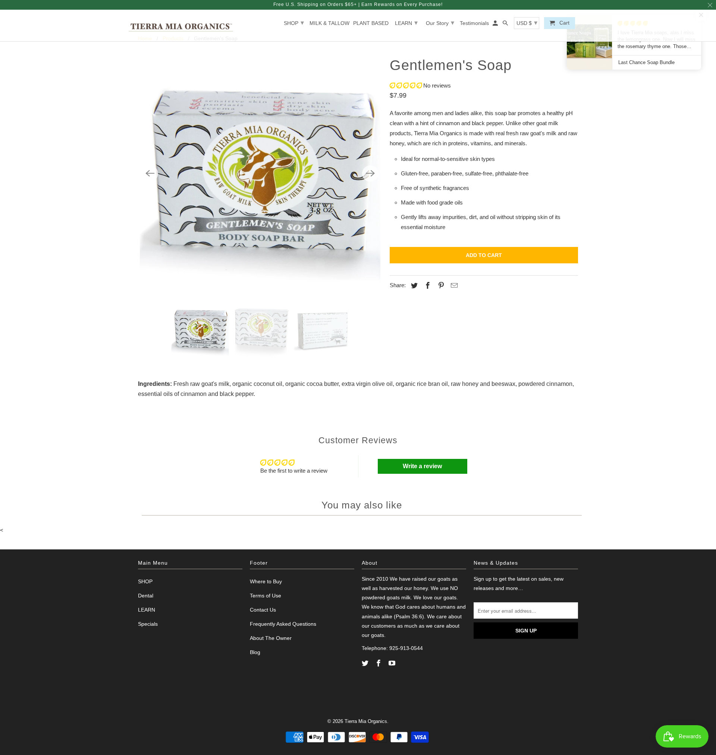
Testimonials (474, 23)
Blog (255, 652)
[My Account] (496, 24)
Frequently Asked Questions (283, 624)
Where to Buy (266, 581)
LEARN (406, 22)
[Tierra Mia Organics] (181, 25)
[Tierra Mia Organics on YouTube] (393, 663)
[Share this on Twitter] (413, 285)
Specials (148, 624)
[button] (406, 85)
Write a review (422, 466)
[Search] (506, 24)
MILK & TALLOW (329, 23)
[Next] (370, 173)
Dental (145, 596)
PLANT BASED (371, 23)
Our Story (440, 22)
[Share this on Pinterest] (440, 285)
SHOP (294, 22)
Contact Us (263, 610)
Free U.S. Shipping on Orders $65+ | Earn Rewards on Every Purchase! (358, 4)
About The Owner (271, 638)
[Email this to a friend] (453, 285)
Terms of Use (265, 596)
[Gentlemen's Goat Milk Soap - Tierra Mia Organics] (260, 173)
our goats (439, 579)
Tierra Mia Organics (366, 721)
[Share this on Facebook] (427, 285)
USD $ (526, 22)
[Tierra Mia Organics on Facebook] (379, 663)
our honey (416, 588)
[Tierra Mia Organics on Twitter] (366, 663)
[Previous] (150, 173)
